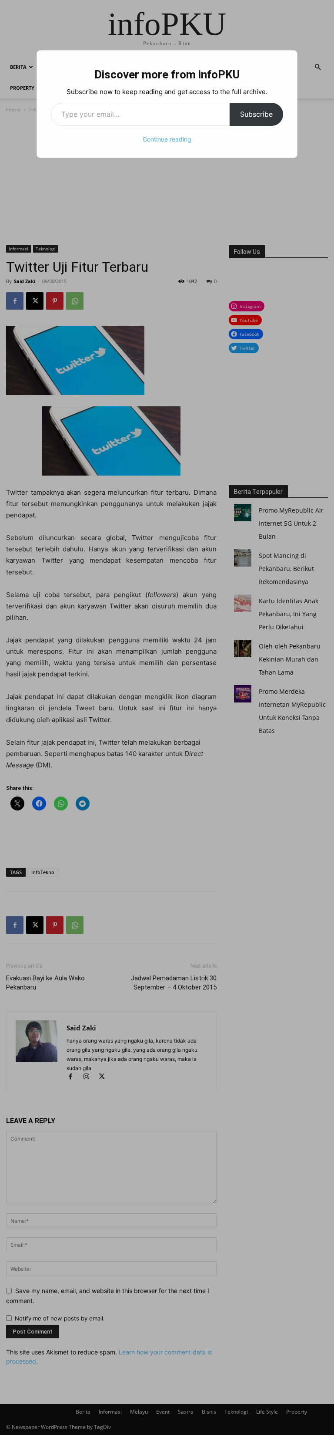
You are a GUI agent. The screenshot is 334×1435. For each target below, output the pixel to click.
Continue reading (167, 139)
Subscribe (256, 114)
